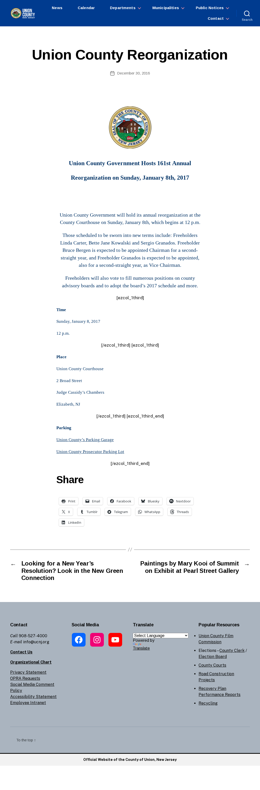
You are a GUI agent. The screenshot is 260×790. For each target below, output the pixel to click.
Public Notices (210, 8)
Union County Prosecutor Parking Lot (90, 451)
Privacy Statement (28, 672)
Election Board (213, 656)
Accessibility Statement (33, 696)
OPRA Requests (25, 678)
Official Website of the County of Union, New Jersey (130, 760)
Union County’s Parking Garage (85, 439)
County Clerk (232, 650)
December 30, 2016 (133, 73)
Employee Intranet (28, 702)
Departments (123, 8)
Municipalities (165, 8)
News (57, 8)
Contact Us (21, 652)
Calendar (86, 8)
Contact (216, 18)
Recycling (208, 703)
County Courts (212, 665)
